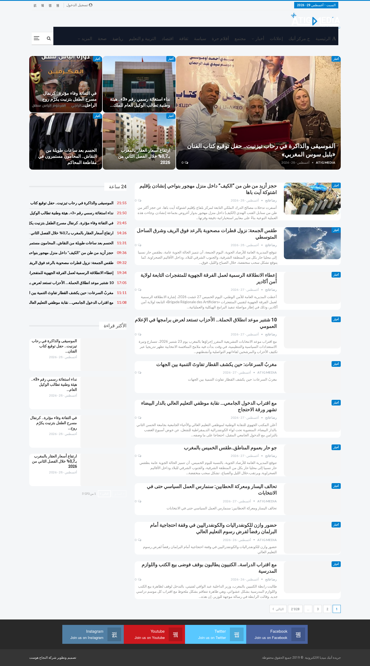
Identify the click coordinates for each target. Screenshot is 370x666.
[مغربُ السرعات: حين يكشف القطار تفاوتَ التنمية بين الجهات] (312, 377)
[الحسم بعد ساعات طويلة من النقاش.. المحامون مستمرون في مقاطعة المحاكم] (66, 141)
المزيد (87, 38)
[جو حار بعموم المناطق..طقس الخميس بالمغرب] (312, 460)
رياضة (117, 38)
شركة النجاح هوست (43, 658)
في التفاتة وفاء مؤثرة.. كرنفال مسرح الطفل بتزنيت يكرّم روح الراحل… (69, 99)
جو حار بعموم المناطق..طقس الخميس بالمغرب (230, 447)
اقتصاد (167, 38)
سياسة (200, 38)
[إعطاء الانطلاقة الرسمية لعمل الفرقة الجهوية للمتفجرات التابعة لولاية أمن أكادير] (312, 288)
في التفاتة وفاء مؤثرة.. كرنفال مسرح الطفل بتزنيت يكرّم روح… (53, 423)
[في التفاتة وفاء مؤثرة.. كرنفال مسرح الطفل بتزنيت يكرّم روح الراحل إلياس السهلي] (66, 84)
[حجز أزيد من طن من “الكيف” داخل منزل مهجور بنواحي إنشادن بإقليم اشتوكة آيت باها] (312, 199)
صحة (102, 38)
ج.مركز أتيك (299, 38)
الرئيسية (323, 38)
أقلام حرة (220, 38)
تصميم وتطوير (66, 658)
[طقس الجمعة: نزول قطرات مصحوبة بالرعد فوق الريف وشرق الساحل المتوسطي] (312, 243)
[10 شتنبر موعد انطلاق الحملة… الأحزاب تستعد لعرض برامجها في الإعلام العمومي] (312, 332)
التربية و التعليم (142, 38)
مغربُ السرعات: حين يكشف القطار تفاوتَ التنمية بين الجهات (216, 364)
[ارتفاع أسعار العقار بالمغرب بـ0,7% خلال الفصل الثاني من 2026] (139, 141)
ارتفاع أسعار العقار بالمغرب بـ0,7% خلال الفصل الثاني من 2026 (144, 156)
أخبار (259, 38)
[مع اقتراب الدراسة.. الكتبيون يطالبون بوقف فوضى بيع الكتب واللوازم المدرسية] (312, 577)
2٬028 (295, 609)
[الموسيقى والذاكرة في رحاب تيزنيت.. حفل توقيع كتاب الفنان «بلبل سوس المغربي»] (259, 113)
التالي (279, 609)
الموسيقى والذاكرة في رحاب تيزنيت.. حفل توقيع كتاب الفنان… (54, 346)
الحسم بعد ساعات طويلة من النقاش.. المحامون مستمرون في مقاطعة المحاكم (67, 156)
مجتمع (240, 38)
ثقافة (183, 38)
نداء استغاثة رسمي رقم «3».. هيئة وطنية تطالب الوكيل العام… (54, 384)
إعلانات (276, 38)
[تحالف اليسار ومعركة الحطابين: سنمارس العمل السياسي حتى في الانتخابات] (312, 499)
